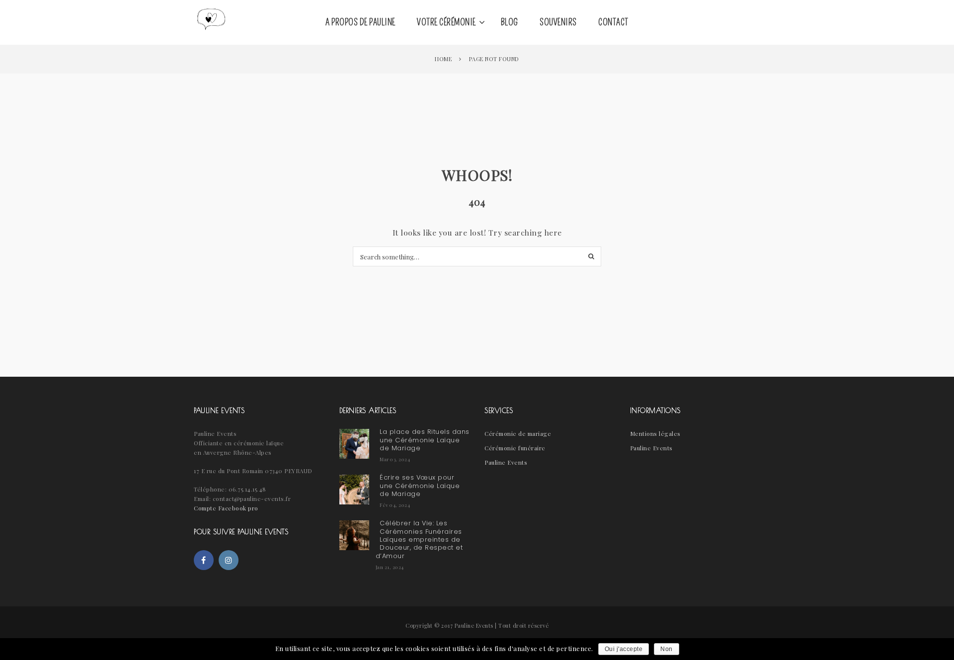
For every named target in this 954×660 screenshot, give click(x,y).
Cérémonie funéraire (515, 448)
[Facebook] (204, 560)
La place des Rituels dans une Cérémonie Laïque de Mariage (425, 440)
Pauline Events (505, 462)
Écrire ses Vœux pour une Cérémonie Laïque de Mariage (420, 485)
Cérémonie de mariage (517, 433)
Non (666, 649)
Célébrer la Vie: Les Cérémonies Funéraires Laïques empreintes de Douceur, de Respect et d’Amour (419, 539)
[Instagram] (228, 560)
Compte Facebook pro (226, 508)
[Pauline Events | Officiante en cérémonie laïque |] (211, 22)
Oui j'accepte (624, 649)
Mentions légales (655, 433)
